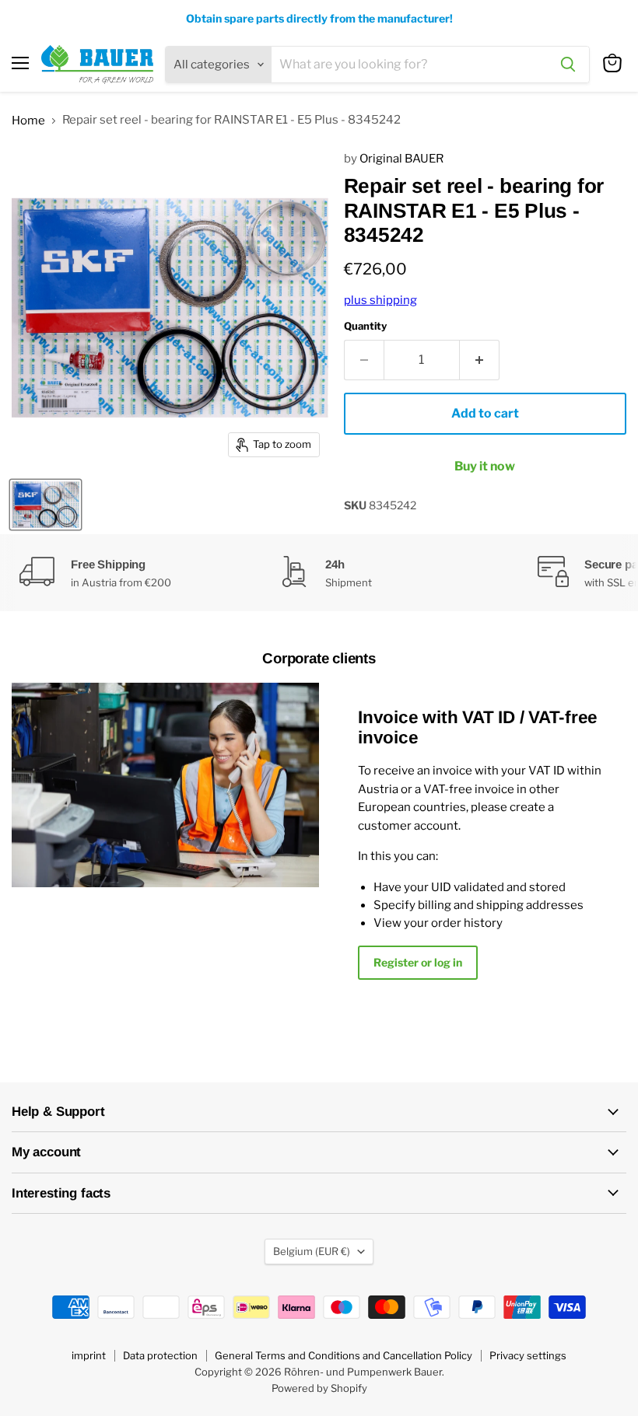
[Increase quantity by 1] (480, 360)
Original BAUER (401, 159)
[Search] (568, 64)
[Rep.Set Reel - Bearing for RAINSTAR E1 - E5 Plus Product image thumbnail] (45, 505)
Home (28, 121)
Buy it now (484, 466)
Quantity (365, 326)
